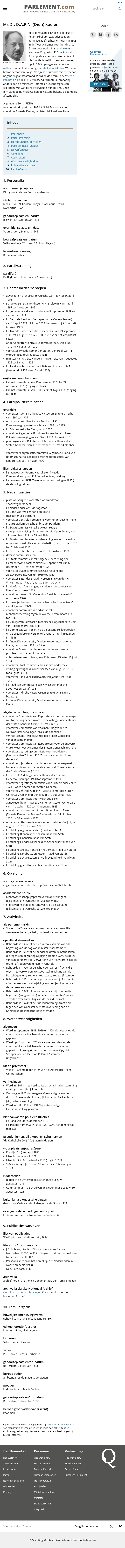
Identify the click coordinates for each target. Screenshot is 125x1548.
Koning (7, 1492)
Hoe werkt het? (42, 1457)
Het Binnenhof (14, 1451)
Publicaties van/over (23, 165)
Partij (6, 1474)
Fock (31, 56)
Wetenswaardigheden (24, 161)
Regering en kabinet (14, 1480)
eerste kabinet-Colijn (51, 68)
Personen (41, 1451)
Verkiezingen (75, 1451)
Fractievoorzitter (43, 1480)
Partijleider (40, 1486)
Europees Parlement (76, 1474)
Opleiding (17, 153)
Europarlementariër (45, 1474)
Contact (27, 1526)
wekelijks (102, 67)
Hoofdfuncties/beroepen (26, 142)
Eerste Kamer (10, 1469)
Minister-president (44, 1492)
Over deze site (11, 1526)
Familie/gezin (19, 169)
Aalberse (8, 68)
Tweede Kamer (11, 1463)
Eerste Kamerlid (42, 1463)
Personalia (17, 134)
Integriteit (39, 1509)
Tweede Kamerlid (43, 1469)
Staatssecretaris (42, 1503)
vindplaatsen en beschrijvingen (22, 1292)
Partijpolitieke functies (24, 146)
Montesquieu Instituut (61, 11)
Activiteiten (18, 157)
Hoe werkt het (10, 1457)
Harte (63, 48)
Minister (38, 1497)
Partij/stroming (20, 138)
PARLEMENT (49, 7)
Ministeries (9, 1486)
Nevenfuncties (20, 149)
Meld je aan (99, 83)
